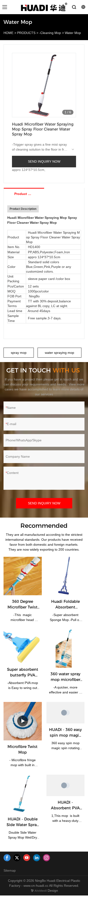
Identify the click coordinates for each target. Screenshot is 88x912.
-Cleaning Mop (50, 33)
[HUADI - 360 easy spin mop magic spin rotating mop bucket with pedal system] (65, 712)
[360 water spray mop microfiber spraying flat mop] (65, 648)
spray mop (19, 353)
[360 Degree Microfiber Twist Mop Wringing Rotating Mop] (23, 576)
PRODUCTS (26, 33)
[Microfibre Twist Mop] (23, 721)
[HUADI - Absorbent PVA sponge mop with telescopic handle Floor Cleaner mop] (65, 785)
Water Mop (73, 33)
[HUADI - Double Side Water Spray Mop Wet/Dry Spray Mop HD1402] (23, 794)
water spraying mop (59, 353)
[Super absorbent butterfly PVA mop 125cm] (23, 646)
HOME (8, 33)
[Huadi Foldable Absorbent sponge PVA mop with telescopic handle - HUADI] (65, 576)
